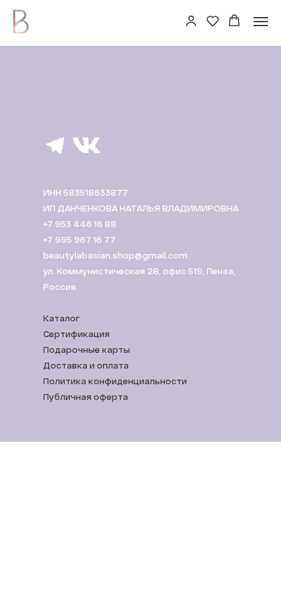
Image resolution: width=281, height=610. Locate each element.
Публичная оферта (85, 396)
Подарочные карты (86, 349)
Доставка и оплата (86, 365)
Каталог (61, 318)
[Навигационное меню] (261, 21)
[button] (191, 20)
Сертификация (76, 333)
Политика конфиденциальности (115, 381)
